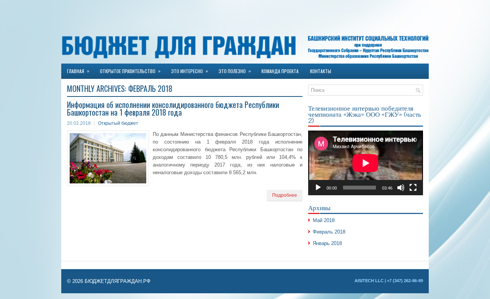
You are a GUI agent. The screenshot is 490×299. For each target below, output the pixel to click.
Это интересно (189, 70)
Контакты (320, 71)
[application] (365, 163)
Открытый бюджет (118, 123)
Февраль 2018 (329, 232)
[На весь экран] (413, 187)
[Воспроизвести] (318, 187)
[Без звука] (401, 187)
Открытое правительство (130, 70)
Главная (78, 70)
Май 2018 (324, 220)
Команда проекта (280, 71)
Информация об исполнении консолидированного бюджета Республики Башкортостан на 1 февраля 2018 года (173, 108)
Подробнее (284, 195)
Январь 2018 (327, 243)
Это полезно (235, 70)
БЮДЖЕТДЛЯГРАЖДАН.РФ (117, 281)
